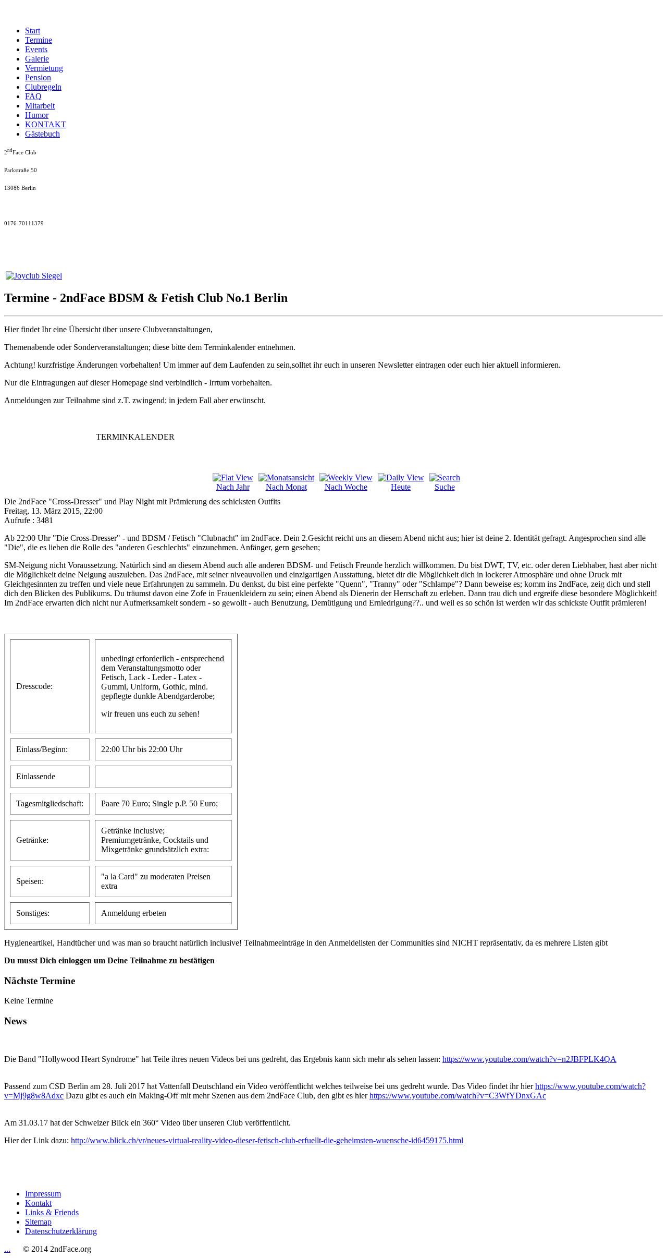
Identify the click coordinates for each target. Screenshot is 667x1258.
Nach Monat (286, 486)
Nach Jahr (233, 486)
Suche (445, 486)
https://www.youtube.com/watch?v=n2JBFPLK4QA (529, 1059)
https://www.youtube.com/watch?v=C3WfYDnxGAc (457, 1095)
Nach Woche (346, 486)
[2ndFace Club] (34, 275)
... (7, 1248)
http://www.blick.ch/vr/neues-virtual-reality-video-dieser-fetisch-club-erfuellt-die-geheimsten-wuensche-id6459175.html (267, 1140)
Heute (401, 486)
